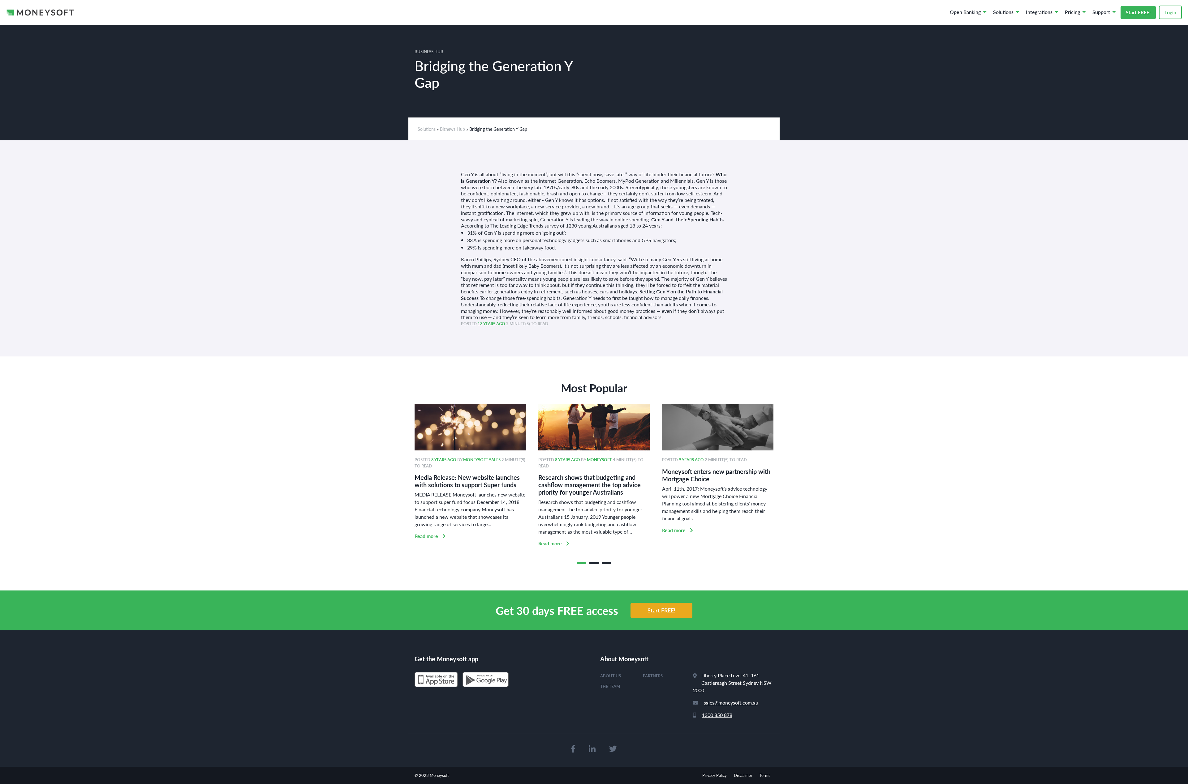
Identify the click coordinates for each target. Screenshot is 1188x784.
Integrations (1039, 11)
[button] (581, 563)
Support (1101, 11)
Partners (653, 676)
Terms (765, 775)
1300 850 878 (717, 714)
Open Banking (965, 11)
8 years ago (443, 459)
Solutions (1003, 11)
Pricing (1072, 11)
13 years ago (491, 323)
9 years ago (691, 459)
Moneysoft (599, 459)
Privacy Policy (714, 775)
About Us (610, 676)
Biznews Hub (452, 129)
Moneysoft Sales (482, 459)
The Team (610, 686)
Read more (427, 535)
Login (1170, 12)
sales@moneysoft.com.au (731, 702)
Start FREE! (1138, 12)
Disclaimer (743, 775)
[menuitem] (966, 12)
